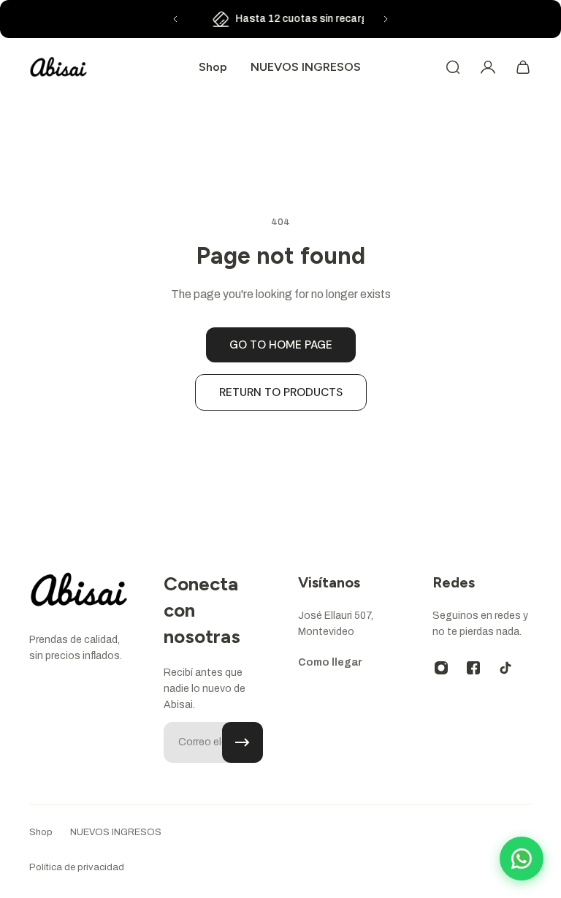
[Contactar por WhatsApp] (521, 858)
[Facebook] (473, 668)
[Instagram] (441, 668)
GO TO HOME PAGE (280, 345)
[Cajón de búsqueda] (452, 67)
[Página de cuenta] (487, 67)
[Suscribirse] (242, 742)
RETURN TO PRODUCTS (281, 392)
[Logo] (58, 67)
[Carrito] (523, 67)
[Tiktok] (505, 668)
